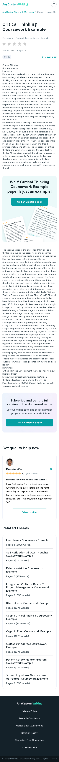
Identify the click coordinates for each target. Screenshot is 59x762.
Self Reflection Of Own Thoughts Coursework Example (27, 554)
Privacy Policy (29, 711)
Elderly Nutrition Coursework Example (24, 569)
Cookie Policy (29, 747)
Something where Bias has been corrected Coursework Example (27, 677)
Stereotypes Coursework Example (28, 603)
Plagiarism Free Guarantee (29, 740)
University (29, 12)
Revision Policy (29, 732)
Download (51, 57)
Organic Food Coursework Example (28, 631)
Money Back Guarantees (29, 725)
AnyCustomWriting (11, 12)
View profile (29, 512)
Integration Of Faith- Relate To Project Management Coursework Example (27, 587)
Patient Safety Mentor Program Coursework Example (26, 661)
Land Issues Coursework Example (27, 540)
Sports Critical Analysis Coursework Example (29, 617)
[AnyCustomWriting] (15, 4)
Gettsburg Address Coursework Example (26, 645)
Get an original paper (29, 422)
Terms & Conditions (30, 718)
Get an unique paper (29, 201)
